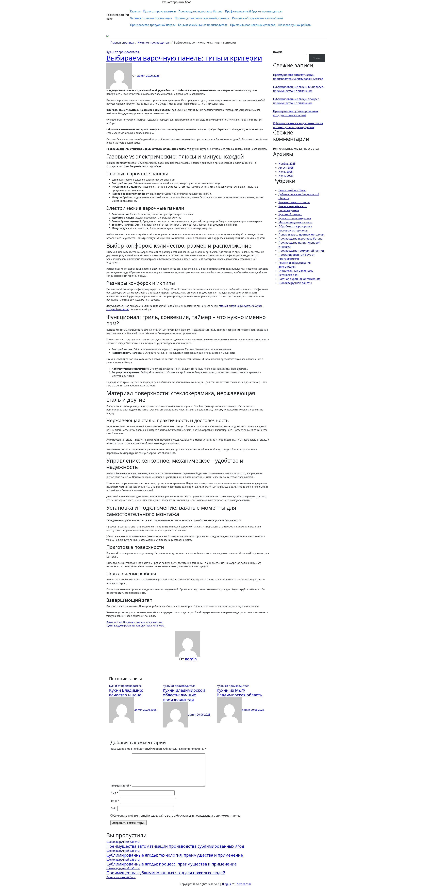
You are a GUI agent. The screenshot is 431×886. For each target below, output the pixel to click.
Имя (114, 793)
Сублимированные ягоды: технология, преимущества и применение (174, 855)
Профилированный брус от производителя (253, 11)
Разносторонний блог (176, 2)
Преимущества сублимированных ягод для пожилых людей (165, 872)
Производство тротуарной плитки (152, 25)
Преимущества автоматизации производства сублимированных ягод (175, 846)
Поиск (277, 52)
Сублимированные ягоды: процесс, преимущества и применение (171, 864)
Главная (135, 11)
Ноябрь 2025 (286, 163)
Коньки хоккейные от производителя (202, 25)
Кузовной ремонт (290, 214)
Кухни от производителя (159, 11)
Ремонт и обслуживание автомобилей (257, 18)
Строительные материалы (295, 271)
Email (115, 800)
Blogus (226, 884)
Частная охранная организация (151, 18)
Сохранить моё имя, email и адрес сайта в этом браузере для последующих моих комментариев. (177, 815)
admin (141, 75)
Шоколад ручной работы (294, 25)
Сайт (113, 808)
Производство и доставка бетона (200, 11)
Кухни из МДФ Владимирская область (239, 692)
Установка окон (288, 275)
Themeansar (243, 884)
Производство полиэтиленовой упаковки (202, 18)
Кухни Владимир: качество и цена (126, 692)
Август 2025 (286, 167)
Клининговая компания (294, 202)
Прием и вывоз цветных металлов (252, 25)
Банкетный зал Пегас (292, 190)
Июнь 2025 (285, 176)
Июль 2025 (285, 171)
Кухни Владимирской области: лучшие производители (184, 695)
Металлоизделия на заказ (295, 222)
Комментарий (120, 785)
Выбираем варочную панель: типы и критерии (184, 58)
